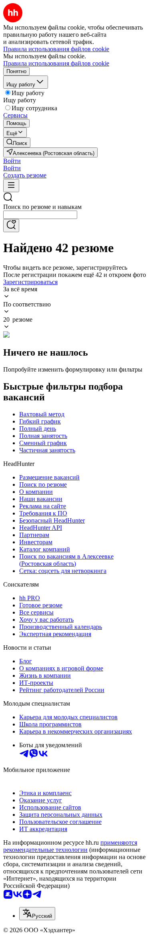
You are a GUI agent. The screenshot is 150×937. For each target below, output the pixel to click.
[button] (12, 160)
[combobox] (40, 215)
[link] (16, 142)
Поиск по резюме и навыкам (42, 206)
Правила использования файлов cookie (56, 63)
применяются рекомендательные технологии (70, 846)
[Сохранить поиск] (11, 225)
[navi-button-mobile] (11, 185)
